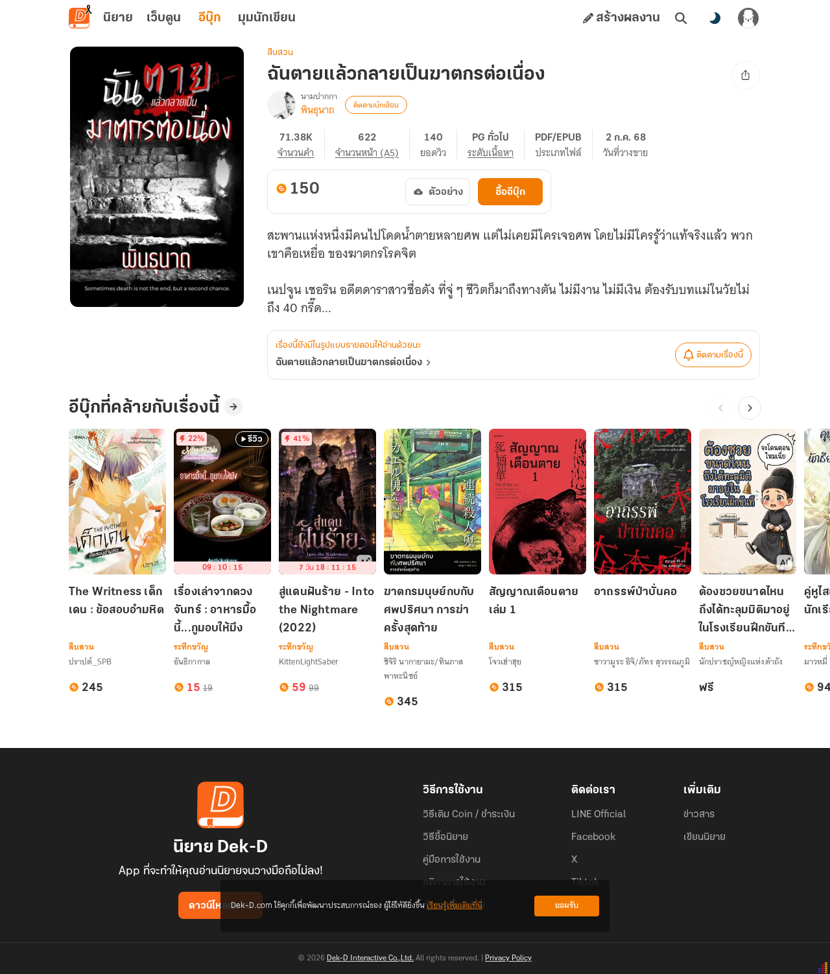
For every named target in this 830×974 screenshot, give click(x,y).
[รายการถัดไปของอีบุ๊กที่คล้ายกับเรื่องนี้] (749, 408)
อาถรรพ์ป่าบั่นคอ (635, 592)
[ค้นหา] (681, 18)
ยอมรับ (566, 905)
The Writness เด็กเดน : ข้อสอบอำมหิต (116, 602)
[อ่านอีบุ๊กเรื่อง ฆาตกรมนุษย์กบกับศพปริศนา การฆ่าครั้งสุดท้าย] (432, 501)
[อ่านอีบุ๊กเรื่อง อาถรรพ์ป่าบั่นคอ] (642, 501)
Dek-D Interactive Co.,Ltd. (370, 958)
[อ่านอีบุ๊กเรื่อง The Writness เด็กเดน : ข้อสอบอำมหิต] (117, 501)
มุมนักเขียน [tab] (267, 18)
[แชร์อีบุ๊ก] (745, 75)
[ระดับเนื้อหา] (496, 144)
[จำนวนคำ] (301, 144)
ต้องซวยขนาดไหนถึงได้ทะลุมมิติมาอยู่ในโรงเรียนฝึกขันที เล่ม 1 (744, 612)
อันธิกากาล (192, 661)
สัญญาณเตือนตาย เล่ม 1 (533, 602)
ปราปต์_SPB (90, 661)
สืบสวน (280, 53)
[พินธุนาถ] (281, 105)
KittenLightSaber (308, 661)
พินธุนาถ (318, 110)
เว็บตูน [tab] (164, 18)
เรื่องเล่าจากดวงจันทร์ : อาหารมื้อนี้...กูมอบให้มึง (215, 611)
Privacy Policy (508, 958)
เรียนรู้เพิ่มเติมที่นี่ (454, 905)
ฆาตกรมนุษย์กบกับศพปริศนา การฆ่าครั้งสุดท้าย (429, 611)
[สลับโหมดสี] (715, 18)
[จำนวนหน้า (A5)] (372, 144)
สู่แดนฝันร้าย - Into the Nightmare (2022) (326, 611)
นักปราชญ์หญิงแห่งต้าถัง (741, 661)
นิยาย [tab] (118, 18)
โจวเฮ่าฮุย (505, 661)
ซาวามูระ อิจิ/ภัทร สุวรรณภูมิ (642, 661)
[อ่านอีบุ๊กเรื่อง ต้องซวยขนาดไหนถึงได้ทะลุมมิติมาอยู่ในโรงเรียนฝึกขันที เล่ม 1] (747, 501)
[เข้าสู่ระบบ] (748, 18)
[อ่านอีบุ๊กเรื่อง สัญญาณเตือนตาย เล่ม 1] (537, 501)
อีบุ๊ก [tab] (209, 18)
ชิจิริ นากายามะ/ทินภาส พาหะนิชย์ (423, 668)
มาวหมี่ (816, 661)
